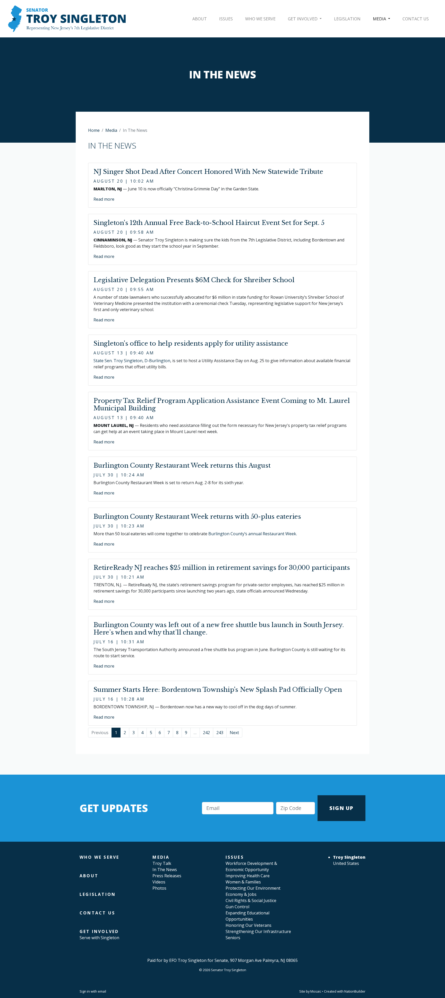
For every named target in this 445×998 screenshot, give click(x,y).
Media (380, 19)
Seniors (233, 937)
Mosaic (315, 991)
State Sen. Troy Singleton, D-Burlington (131, 360)
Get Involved (303, 19)
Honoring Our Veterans (248, 925)
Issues (226, 19)
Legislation (347, 19)
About (199, 19)
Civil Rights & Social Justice (251, 900)
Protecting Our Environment (253, 888)
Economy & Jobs (241, 894)
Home (94, 130)
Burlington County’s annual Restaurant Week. (252, 534)
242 (206, 732)
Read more (103, 199)
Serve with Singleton (99, 937)
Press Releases (166, 876)
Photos (159, 888)
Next (234, 732)
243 (219, 732)
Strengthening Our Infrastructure (258, 931)
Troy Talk (161, 863)
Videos (158, 882)
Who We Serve (260, 19)
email (102, 991)
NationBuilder (354, 991)
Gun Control (237, 907)
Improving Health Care (248, 876)
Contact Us (416, 19)
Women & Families (243, 882)
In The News (164, 869)
